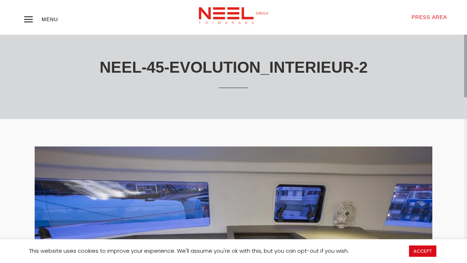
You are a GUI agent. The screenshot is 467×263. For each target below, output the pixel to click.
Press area (429, 17)
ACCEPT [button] (422, 251)
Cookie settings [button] (379, 251)
